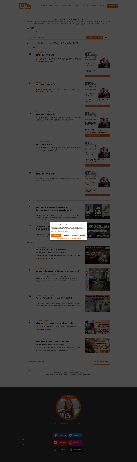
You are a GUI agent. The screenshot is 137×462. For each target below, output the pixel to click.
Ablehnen (66, 235)
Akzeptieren (56, 235)
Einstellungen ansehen (78, 235)
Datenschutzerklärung (60, 238)
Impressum (78, 238)
